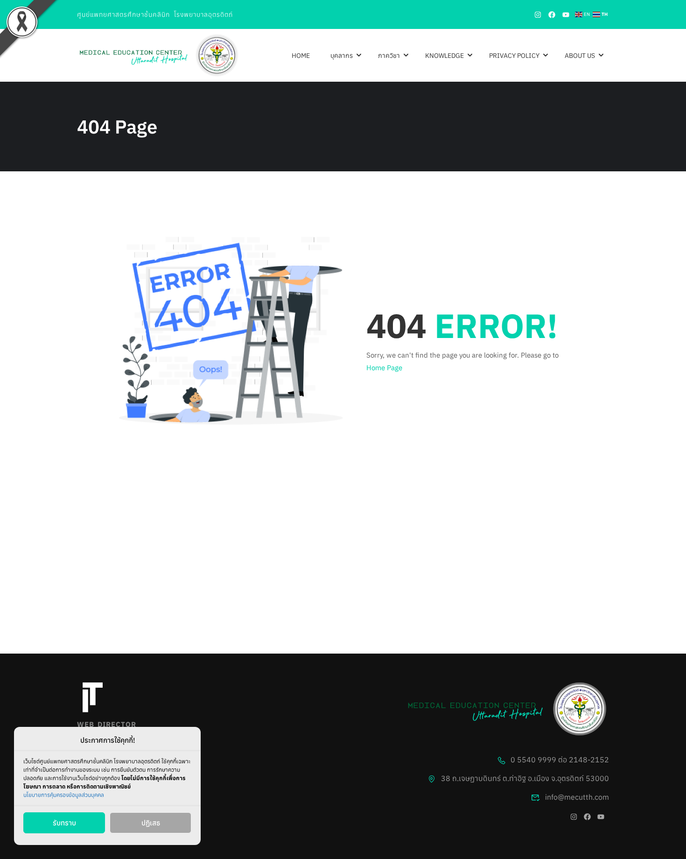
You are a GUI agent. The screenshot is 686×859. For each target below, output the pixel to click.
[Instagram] (538, 14)
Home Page (384, 367)
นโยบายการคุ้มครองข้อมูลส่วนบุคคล (63, 794)
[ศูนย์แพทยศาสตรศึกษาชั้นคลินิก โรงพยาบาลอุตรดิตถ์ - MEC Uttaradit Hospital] (158, 55)
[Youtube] (566, 14)
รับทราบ (64, 822)
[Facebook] (552, 14)
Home (301, 55)
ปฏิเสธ (150, 822)
